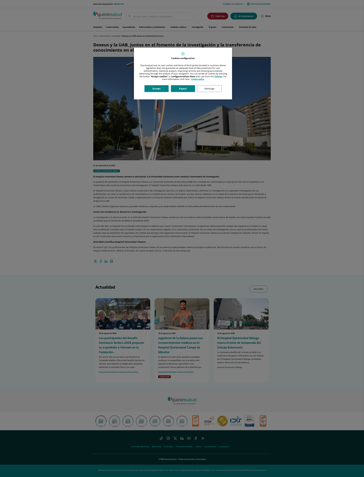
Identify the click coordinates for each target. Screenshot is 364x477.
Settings (209, 88)
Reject (183, 88)
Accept (156, 88)
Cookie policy (197, 79)
